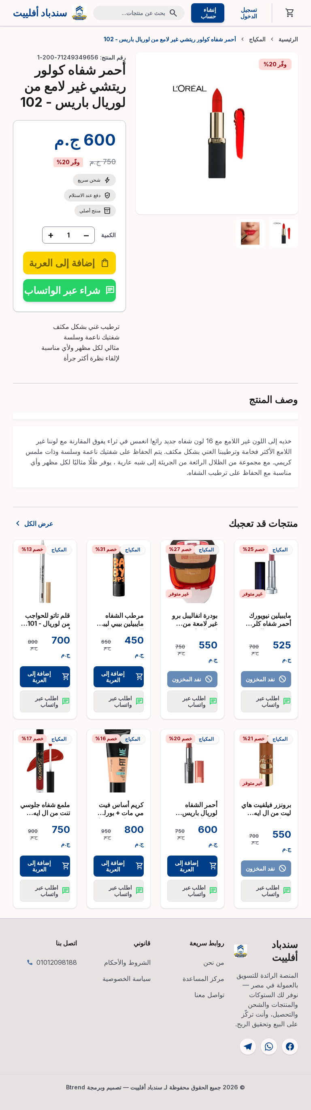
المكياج (257, 39)
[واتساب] (269, 1046)
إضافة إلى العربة (122, 676)
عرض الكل (33, 523)
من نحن (213, 962)
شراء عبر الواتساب (69, 290)
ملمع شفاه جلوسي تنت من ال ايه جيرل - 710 (45, 813)
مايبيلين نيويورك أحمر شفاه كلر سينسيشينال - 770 (270, 627)
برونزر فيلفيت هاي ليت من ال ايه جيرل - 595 (266, 813)
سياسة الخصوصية (126, 978)
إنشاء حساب (208, 12)
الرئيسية (288, 39)
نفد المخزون (266, 679)
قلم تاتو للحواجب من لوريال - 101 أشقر (47, 623)
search (173, 13)
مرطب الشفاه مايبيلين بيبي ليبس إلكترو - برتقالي (119, 623)
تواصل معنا (209, 995)
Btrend (75, 1087)
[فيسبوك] (290, 1046)
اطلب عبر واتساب (273, 701)
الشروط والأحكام (127, 962)
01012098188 (56, 962)
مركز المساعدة (203, 978)
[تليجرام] (248, 1046)
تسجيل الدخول (249, 12)
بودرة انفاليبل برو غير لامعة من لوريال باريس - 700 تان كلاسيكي (193, 627)
